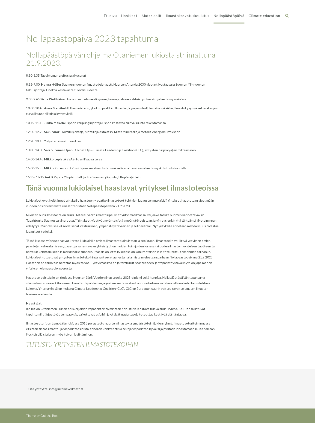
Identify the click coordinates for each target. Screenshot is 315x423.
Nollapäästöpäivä (229, 16)
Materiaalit (152, 16)
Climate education (264, 16)
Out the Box (48, 415)
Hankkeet (129, 16)
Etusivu (110, 16)
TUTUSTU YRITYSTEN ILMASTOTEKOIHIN (82, 344)
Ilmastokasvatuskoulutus (187, 16)
